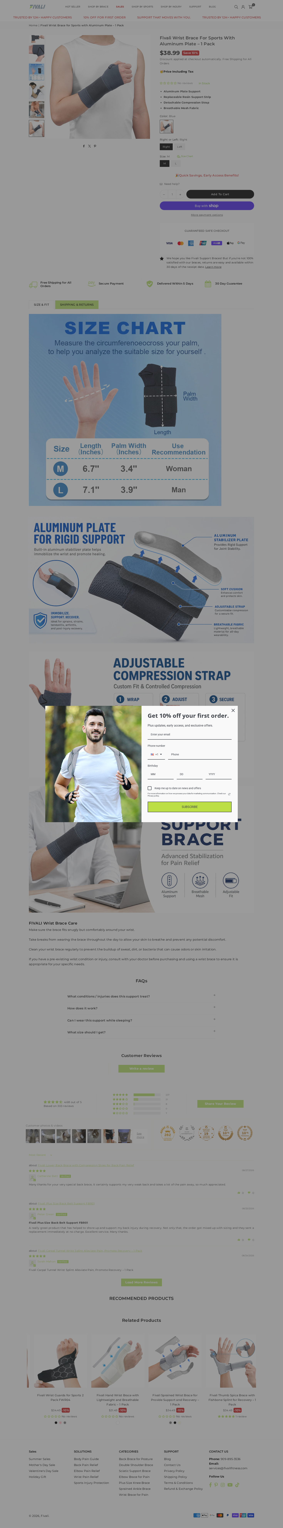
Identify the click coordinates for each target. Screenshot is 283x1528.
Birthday (153, 765)
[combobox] (156, 755)
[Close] (233, 710)
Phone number (156, 745)
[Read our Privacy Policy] (229, 794)
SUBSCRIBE (190, 807)
